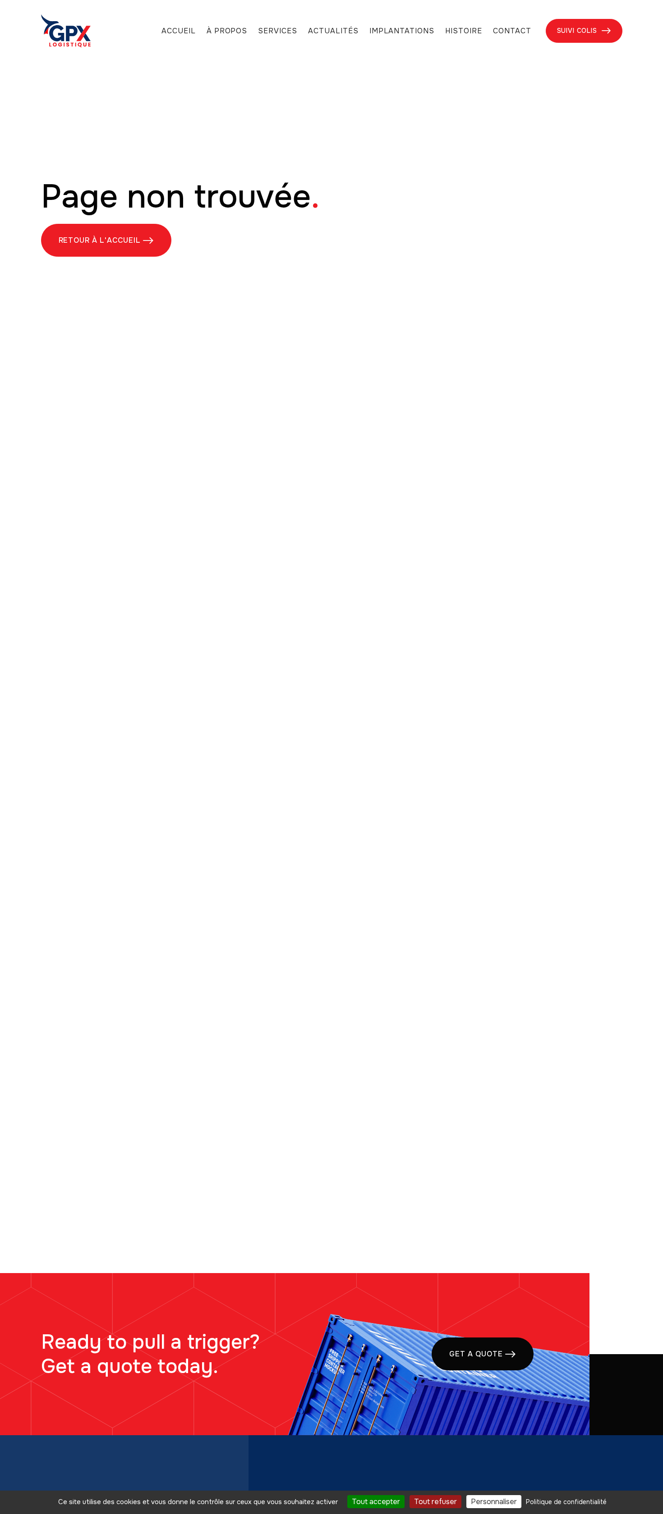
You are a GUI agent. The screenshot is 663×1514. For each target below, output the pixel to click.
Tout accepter (376, 1501)
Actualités (333, 31)
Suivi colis (584, 31)
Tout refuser (435, 1501)
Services (277, 31)
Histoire (463, 31)
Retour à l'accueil (106, 240)
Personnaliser (494, 1501)
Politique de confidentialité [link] (566, 1502)
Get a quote (482, 1354)
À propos (227, 31)
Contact (512, 31)
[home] (66, 30)
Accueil (178, 31)
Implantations (401, 31)
